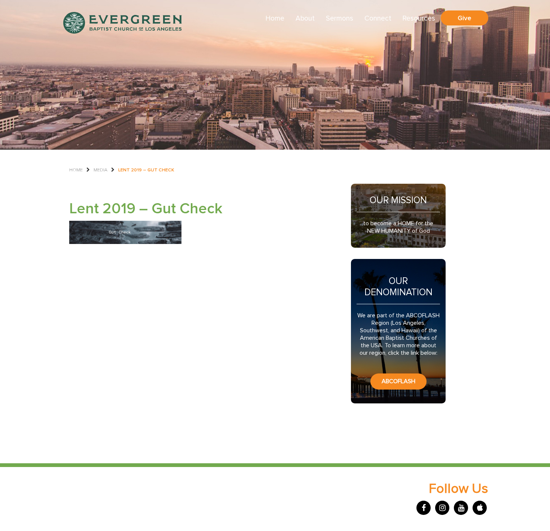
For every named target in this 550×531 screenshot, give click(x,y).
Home (275, 18)
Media (100, 170)
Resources (419, 18)
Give (464, 18)
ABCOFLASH (398, 381)
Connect (377, 18)
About (305, 18)
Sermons (339, 18)
